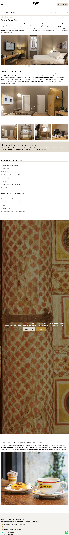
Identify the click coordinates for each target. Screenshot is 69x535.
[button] (2, 132)
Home (52, 12)
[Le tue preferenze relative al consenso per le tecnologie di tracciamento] (2, 532)
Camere (57, 12)
